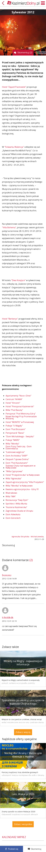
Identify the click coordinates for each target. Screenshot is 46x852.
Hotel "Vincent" (13, 402)
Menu (43, 3)
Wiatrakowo (11, 492)
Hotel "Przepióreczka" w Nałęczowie (23, 475)
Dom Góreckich (13, 518)
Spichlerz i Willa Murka (16, 503)
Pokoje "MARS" (13, 440)
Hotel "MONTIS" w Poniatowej (20, 422)
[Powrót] (3, 3)
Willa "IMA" (11, 496)
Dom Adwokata (13, 514)
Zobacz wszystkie (23, 824)
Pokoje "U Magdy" (14, 425)
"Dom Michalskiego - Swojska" (20, 436)
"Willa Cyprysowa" (14, 471)
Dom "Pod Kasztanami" (17, 462)
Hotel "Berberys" (10, 318)
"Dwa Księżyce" (18, 280)
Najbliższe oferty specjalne (19, 739)
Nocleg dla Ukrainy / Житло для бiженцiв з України (23, 754)
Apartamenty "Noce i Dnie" (18, 395)
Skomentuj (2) (24, 52)
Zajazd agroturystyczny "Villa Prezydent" (25, 482)
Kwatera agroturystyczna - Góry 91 (22, 489)
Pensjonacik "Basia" (15, 432)
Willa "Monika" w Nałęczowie (19, 485)
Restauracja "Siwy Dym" (17, 500)
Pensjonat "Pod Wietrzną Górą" (21, 413)
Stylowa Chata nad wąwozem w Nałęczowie (20, 466)
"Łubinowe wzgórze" (15, 452)
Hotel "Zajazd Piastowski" (14, 87)
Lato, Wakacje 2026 (23, 794)
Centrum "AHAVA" (14, 399)
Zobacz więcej (23, 732)
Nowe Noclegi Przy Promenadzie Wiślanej (21, 417)
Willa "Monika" (12, 443)
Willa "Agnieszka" (14, 478)
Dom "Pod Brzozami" (16, 429)
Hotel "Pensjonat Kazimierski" (20, 406)
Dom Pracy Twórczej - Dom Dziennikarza (19, 447)
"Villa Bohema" (9, 227)
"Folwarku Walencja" (14, 147)
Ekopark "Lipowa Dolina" (17, 459)
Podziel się (13, 849)
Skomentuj (36, 849)
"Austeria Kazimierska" (16, 507)
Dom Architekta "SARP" (17, 455)
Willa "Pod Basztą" (14, 410)
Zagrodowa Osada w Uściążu (19, 510)
